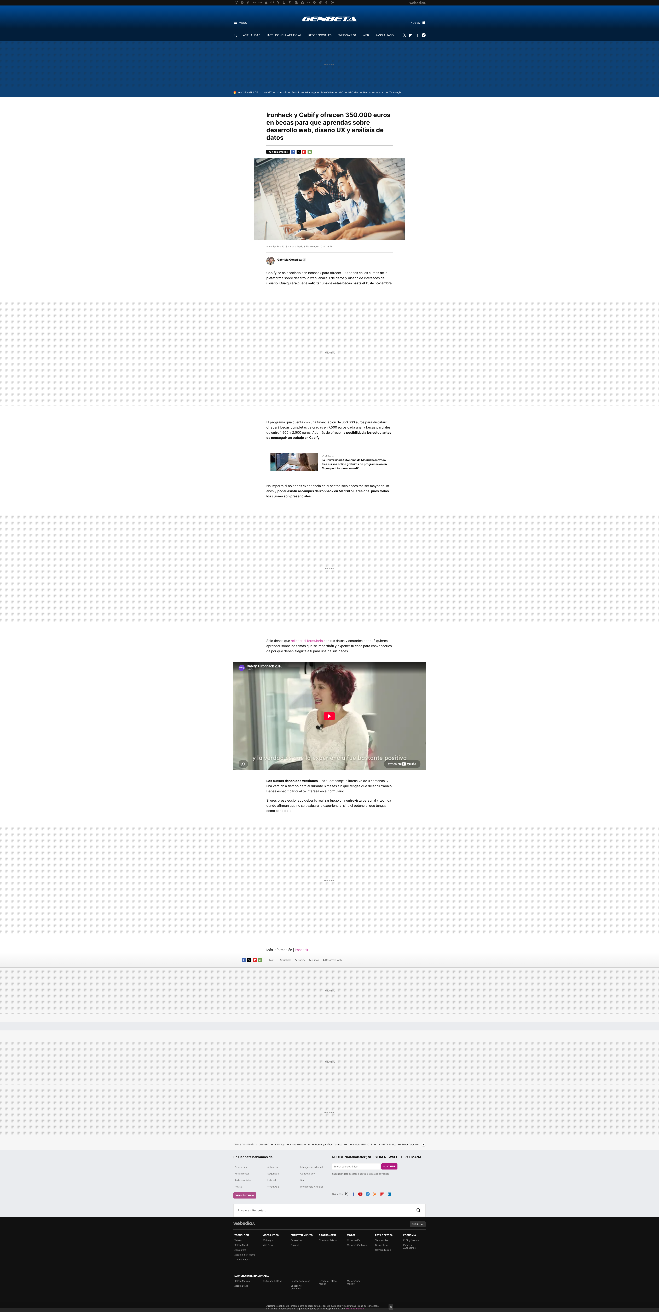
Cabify (301, 960)
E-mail (310, 152)
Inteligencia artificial (311, 1167)
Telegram (423, 35)
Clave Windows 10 (300, 1144)
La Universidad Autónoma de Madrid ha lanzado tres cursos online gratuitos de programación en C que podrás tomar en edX (354, 464)
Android (296, 92)
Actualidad (286, 960)
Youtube (360, 1193)
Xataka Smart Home (244, 1254)
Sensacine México (300, 1281)
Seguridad (273, 1173)
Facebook (417, 35)
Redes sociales (242, 1180)
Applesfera (240, 1249)
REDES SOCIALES (320, 35)
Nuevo (415, 22)
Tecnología (395, 92)
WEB (366, 35)
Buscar (418, 1210)
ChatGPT (266, 92)
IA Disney (280, 1144)
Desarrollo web (333, 960)
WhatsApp (273, 1186)
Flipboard (411, 35)
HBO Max (353, 92)
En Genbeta (327, 456)
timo (302, 1180)
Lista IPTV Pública (387, 1144)
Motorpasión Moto (357, 1245)
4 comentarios (280, 151)
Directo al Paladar (328, 1240)
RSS (375, 1193)
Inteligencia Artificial (311, 1186)
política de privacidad (378, 1173)
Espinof (295, 1245)
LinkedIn (389, 1193)
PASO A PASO (385, 35)
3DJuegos (268, 1240)
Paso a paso (241, 1167)
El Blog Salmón (411, 1240)
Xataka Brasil (241, 1285)
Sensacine (296, 1240)
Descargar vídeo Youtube (329, 1144)
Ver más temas (245, 1195)
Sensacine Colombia (296, 1287)
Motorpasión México (354, 1282)
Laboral (271, 1180)
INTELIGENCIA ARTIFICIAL (284, 35)
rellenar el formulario (307, 641)
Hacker (367, 92)
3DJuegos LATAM (272, 1281)
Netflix (238, 1186)
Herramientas (241, 1173)
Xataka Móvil (241, 1245)
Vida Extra (268, 1245)
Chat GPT (264, 1144)
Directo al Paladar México (328, 1282)
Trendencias (381, 1240)
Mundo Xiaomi (242, 1259)
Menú (243, 22)
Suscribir (389, 1166)
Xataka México (242, 1281)
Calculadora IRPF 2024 (360, 1144)
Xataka (237, 1240)
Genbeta (329, 19)
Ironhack (301, 950)
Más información (355, 1308)
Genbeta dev (307, 1173)
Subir (415, 1224)
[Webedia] (244, 1223)
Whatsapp (310, 92)
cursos (315, 960)
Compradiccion (383, 1249)
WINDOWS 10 (347, 35)
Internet (380, 92)
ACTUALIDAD (252, 35)
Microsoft (281, 92)
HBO (341, 92)
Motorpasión (354, 1240)
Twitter (404, 35)
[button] (291, 260)
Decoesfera (381, 1245)
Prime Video (327, 92)
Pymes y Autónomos (409, 1246)
